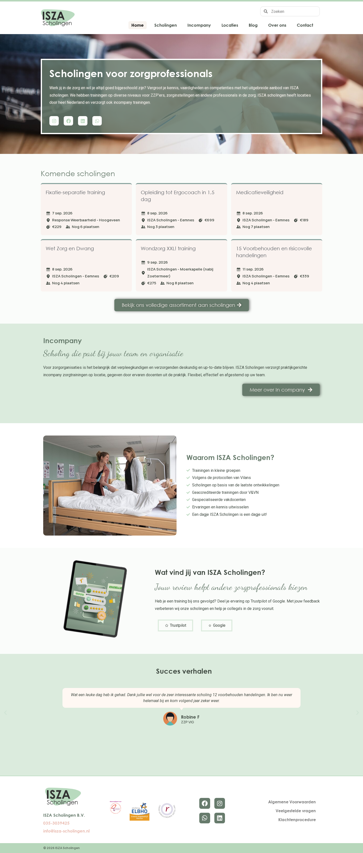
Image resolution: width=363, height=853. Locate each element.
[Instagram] (54, 120)
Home (137, 25)
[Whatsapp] (97, 120)
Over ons (277, 25)
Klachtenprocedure (297, 819)
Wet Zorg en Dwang (70, 248)
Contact (305, 25)
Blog (253, 25)
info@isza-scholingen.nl (66, 830)
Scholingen (165, 25)
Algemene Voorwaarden (292, 801)
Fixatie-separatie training (75, 192)
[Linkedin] (82, 120)
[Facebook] (68, 120)
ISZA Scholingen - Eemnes (170, 220)
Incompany (199, 25)
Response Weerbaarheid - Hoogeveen (86, 220)
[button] (5, 713)
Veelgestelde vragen (296, 810)
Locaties (230, 25)
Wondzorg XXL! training (168, 248)
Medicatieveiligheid (259, 192)
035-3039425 (56, 823)
